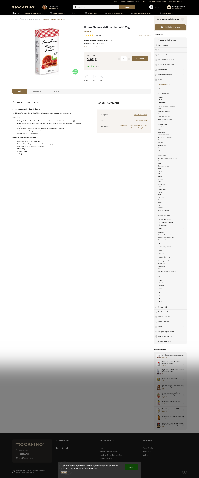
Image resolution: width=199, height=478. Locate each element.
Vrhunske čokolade (165, 219)
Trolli (159, 195)
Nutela (160, 171)
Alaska (161, 97)
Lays (160, 288)
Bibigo (160, 251)
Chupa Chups (162, 189)
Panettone (161, 197)
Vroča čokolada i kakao (165, 119)
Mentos (160, 176)
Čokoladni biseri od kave (165, 140)
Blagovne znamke (164, 341)
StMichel (160, 143)
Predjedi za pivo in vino (166, 331)
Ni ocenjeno (97, 35)
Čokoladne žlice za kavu (165, 114)
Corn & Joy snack (164, 283)
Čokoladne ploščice (163, 166)
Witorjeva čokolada (163, 210)
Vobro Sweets (162, 145)
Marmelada (162, 244)
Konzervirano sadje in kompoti (167, 271)
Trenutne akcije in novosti (167, 40)
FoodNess (161, 253)
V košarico (140, 59)
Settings (63, 472)
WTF (159, 187)
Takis (160, 280)
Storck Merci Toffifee (163, 135)
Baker (161, 293)
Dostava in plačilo (175, 2)
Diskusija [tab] (56, 91)
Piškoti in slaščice (164, 85)
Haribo (160, 153)
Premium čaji (162, 307)
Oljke (159, 269)
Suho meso (161, 263)
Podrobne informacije (91, 47)
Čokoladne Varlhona (164, 117)
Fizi (159, 205)
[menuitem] (35, 13)
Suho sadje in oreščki (164, 261)
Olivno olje (161, 232)
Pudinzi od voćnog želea (165, 137)
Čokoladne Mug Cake (164, 111)
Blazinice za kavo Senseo (166, 65)
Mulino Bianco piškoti (164, 216)
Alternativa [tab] (37, 91)
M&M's (160, 174)
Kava (159, 50)
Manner (160, 192)
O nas (116, 2)
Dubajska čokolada (163, 200)
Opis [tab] (19, 91)
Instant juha (161, 266)
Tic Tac (160, 169)
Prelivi (161, 302)
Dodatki (161, 327)
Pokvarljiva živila (164, 257)
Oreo (159, 109)
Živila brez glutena (163, 94)
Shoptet (23, 473)
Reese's (160, 129)
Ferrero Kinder (162, 122)
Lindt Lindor (161, 127)
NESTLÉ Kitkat (162, 91)
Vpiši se (145, 455)
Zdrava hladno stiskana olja (166, 237)
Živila (160, 79)
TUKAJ (94, 468)
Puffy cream (162, 102)
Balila (161, 100)
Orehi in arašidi (164, 296)
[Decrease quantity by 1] (119, 59)
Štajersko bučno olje (164, 240)
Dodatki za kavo (164, 322)
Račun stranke (148, 448)
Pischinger (161, 161)
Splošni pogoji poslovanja (130, 2)
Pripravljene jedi (164, 299)
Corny (160, 88)
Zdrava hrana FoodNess (166, 222)
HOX (32, 473)
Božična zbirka (163, 70)
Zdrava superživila (165, 247)
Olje (160, 228)
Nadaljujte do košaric (172, 27)
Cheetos (161, 285)
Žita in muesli (163, 225)
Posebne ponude (164, 317)
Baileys (160, 202)
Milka (159, 213)
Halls (159, 163)
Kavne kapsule (163, 45)
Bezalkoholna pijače (165, 74)
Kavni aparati (162, 55)
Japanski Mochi (162, 124)
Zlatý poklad (161, 184)
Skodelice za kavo (164, 312)
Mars (159, 148)
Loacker (160, 179)
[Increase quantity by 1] (129, 59)
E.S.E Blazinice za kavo (166, 60)
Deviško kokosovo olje (164, 235)
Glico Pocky (161, 132)
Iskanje (127, 7)
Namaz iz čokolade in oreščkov (167, 106)
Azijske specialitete (165, 336)
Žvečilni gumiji (162, 156)
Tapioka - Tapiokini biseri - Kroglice (168, 158)
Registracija (147, 451)
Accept (131, 467)
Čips (159, 277)
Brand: (145, 35)
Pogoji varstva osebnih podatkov (154, 2)
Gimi (159, 182)
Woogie (160, 208)
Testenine (160, 274)
